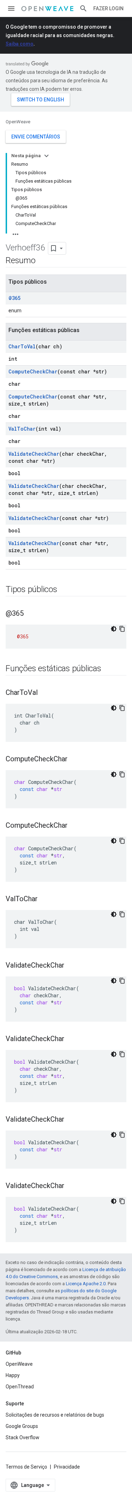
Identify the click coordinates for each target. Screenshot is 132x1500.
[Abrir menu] (11, 8)
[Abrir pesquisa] (83, 8)
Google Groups (22, 1426)
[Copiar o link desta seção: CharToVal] (45, 693)
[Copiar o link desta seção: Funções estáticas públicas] (108, 669)
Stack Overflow (22, 1437)
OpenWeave (18, 121)
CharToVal (22, 346)
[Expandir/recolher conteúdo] (46, 156)
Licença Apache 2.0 (86, 1283)
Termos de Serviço (26, 1467)
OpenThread (20, 1386)
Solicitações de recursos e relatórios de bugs (55, 1415)
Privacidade (67, 1467)
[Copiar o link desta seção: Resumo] (43, 261)
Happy (13, 1375)
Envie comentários (35, 137)
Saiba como (19, 44)
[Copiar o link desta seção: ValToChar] (45, 899)
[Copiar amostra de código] (122, 629)
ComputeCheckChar (32, 371)
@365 (14, 298)
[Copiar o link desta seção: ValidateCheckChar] (71, 966)
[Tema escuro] (113, 629)
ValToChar (22, 428)
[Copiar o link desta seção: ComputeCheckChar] (75, 759)
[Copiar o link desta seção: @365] (31, 614)
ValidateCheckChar (33, 453)
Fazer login (108, 8)
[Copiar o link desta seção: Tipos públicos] (64, 590)
